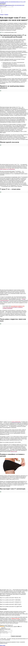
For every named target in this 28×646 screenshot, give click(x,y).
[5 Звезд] (6, 626)
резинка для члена (15, 618)
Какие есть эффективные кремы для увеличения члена (12, 5)
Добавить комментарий (16, 636)
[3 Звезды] (2, 626)
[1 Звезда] (0, 626)
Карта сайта (2, 645)
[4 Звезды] (3, 626)
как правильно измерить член (17, 306)
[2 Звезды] (1, 626)
